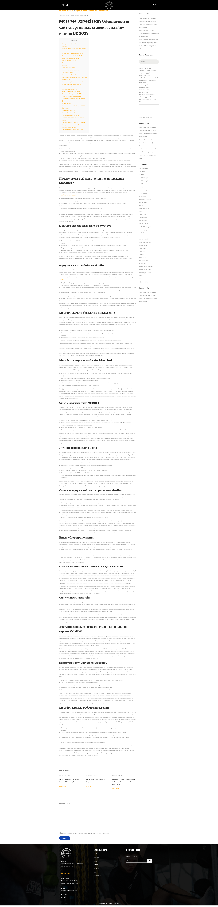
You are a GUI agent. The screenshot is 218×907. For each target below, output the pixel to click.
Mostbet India (143, 233)
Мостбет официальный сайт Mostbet (72, 56)
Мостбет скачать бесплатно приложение (72, 53)
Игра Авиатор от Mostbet (69, 110)
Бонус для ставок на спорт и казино (71, 96)
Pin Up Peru (142, 251)
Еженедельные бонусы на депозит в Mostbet (74, 48)
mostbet (61, 279)
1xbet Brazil (142, 184)
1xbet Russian (143, 193)
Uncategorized (88, 11)
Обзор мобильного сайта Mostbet (71, 58)
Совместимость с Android (69, 75)
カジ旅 (140, 276)
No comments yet (101, 11)
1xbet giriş (142, 187)
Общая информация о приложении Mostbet (73, 122)
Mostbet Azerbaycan (145, 227)
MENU (155, 5)
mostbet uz (142, 236)
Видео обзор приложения (68, 68)
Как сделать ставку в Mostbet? (70, 125)
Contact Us (97, 876)
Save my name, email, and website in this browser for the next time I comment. (85, 833)
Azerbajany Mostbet (145, 199)
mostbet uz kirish (144, 239)
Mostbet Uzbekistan (145, 242)
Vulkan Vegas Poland (145, 270)
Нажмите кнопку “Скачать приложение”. (72, 82)
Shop (95, 872)
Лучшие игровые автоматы (69, 60)
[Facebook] (65, 897)
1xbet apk (141, 175)
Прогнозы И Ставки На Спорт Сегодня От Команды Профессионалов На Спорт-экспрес (123, 782)
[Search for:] (149, 61)
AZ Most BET (142, 196)
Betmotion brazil (144, 208)
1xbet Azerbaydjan (144, 181)
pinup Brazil (142, 257)
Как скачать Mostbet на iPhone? (71, 91)
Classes (96, 857)
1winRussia (142, 171)
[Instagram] (62, 5)
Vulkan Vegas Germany (146, 266)
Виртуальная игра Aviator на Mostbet (72, 51)
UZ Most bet (142, 263)
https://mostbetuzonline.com (68, 195)
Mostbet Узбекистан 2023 (69, 127)
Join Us (96, 865)
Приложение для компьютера (69, 89)
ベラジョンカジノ (143, 282)
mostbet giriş (143, 230)
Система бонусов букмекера (69, 87)
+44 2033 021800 (65, 873)
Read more (62, 786)
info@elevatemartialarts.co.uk (69, 890)
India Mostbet (143, 214)
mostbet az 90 (143, 224)
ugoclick (79, 11)
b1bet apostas (143, 202)
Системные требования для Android (71, 115)
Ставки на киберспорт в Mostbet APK (72, 94)
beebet (141, 205)
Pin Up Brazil (142, 248)
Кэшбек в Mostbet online (69, 113)
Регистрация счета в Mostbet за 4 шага (72, 129)
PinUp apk (142, 254)
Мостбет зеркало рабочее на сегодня (71, 84)
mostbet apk (143, 221)
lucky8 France (143, 217)
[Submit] (149, 861)
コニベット (142, 279)
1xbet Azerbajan (143, 178)
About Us (96, 868)
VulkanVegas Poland (145, 273)
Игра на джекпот (66, 103)
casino (141, 211)
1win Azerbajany (143, 168)
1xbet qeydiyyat (143, 190)
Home (95, 854)
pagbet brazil (143, 245)
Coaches (96, 861)
